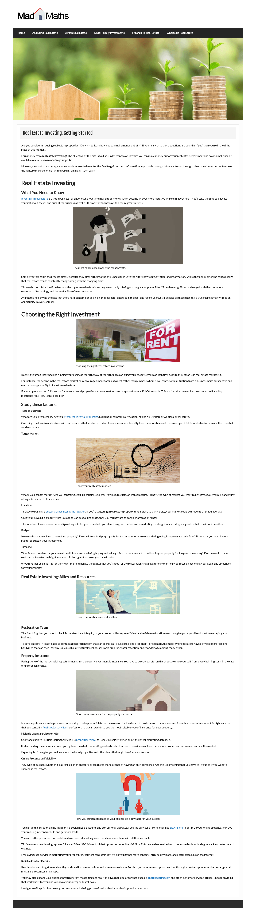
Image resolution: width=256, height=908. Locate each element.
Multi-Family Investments (109, 32)
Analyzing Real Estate (45, 32)
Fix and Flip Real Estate (145, 32)
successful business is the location (65, 511)
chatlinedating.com (159, 877)
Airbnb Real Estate (76, 32)
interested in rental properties (80, 416)
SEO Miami (176, 827)
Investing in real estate (34, 198)
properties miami (86, 739)
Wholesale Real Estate (180, 32)
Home (21, 32)
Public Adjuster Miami (55, 727)
